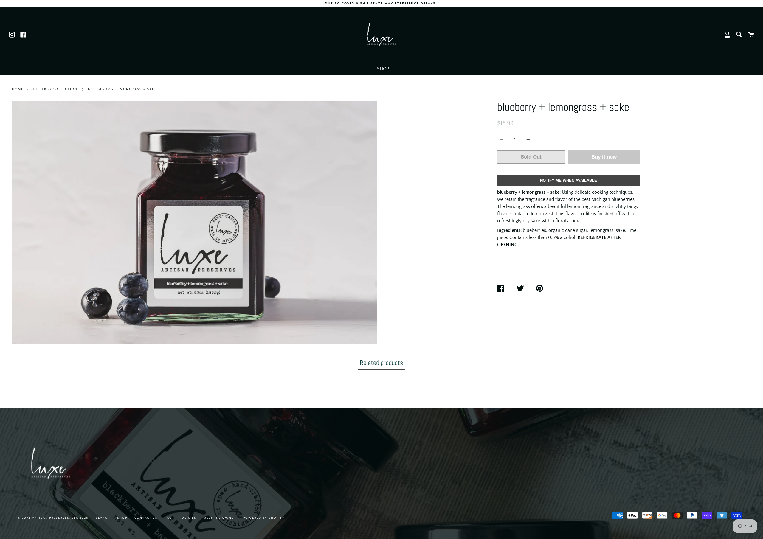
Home (18, 89)
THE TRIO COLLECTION (54, 89)
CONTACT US (146, 518)
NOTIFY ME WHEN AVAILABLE (568, 180)
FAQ (168, 518)
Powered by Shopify (264, 518)
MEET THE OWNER (220, 518)
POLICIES (187, 518)
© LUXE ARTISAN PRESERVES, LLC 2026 (53, 518)
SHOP (383, 69)
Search (103, 518)
